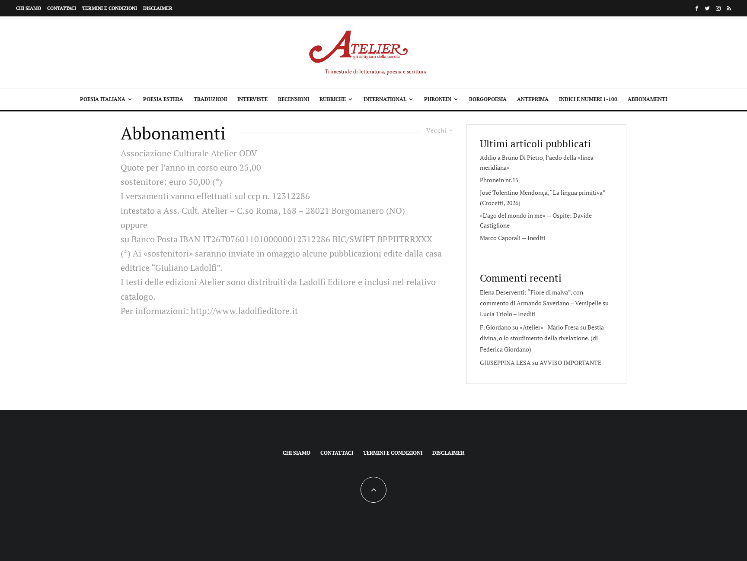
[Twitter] (707, 8)
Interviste (252, 99)
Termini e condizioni (109, 8)
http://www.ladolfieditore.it (244, 311)
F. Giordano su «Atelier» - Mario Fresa (529, 327)
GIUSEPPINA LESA (505, 362)
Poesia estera (163, 99)
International (385, 99)
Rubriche (332, 99)
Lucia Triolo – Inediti (508, 314)
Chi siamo (28, 8)
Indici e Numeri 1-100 (588, 99)
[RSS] (729, 8)
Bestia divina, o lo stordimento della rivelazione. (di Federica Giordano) (542, 338)
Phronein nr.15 (499, 180)
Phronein (437, 99)
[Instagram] (718, 8)
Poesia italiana (102, 99)
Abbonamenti (647, 99)
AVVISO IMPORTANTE (570, 362)
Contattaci (61, 8)
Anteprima (533, 99)
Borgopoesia (488, 99)
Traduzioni (210, 99)
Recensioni (293, 99)
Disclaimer (157, 8)
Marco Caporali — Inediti (512, 238)
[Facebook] (697, 8)
